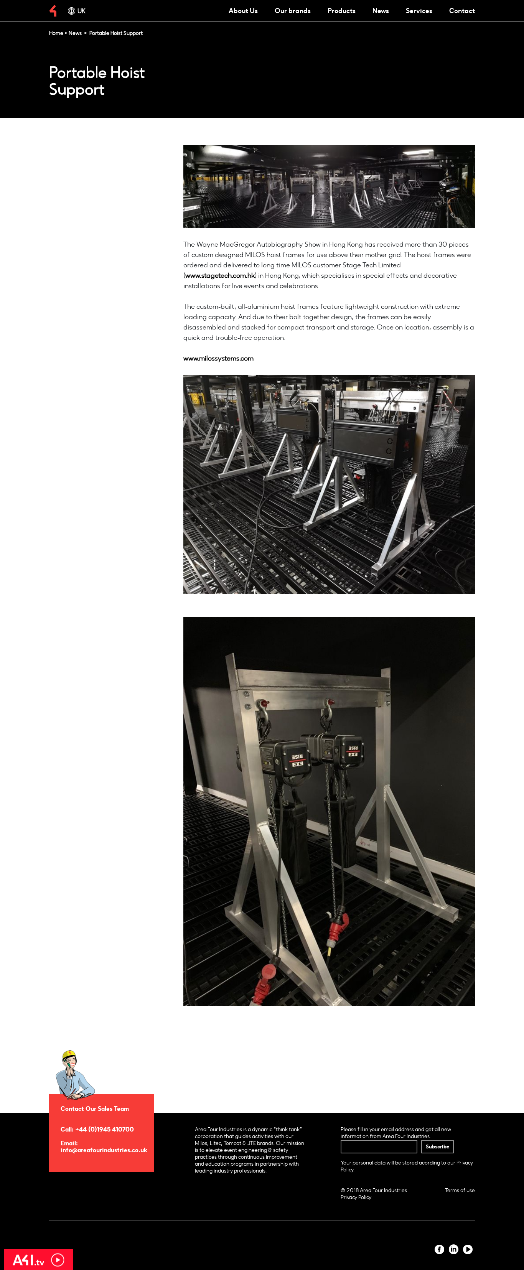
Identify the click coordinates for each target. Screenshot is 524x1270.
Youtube (468, 1249)
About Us (243, 11)
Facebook (439, 1249)
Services (419, 11)
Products (342, 11)
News (380, 11)
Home (56, 33)
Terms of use (460, 1190)
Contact (462, 11)
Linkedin (453, 1249)
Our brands (293, 11)
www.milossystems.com (218, 358)
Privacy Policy (356, 1197)
